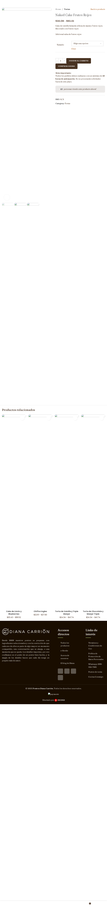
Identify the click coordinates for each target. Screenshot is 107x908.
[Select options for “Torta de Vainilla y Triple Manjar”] (75, 418)
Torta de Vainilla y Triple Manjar (66, 612)
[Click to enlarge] (7, 197)
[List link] (67, 644)
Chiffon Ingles (40, 611)
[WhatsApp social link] (73, 671)
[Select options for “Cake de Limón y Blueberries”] (22, 418)
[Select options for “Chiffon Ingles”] (48, 418)
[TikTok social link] (60, 677)
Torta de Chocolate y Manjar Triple (93, 612)
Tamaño (60, 45)
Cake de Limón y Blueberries (14, 612)
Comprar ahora (66, 66)
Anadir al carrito (78, 61)
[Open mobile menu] (104, 2)
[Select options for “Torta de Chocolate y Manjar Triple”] (101, 418)
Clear (73, 49)
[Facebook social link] (60, 671)
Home (58, 9)
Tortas (67, 9)
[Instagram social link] (67, 671)
